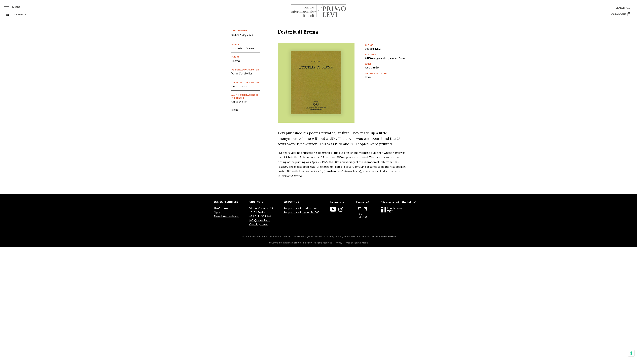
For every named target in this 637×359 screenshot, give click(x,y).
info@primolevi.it (259, 220)
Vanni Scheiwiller (241, 73)
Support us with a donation (300, 208)
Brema (235, 61)
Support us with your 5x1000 (301, 212)
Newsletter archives (226, 216)
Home (318, 11)
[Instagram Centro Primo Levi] (340, 210)
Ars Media (363, 242)
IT (6, 13)
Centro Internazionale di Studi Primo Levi (291, 242)
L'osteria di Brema (242, 48)
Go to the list (239, 86)
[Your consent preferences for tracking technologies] (631, 353)
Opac (217, 212)
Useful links (221, 208)
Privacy (338, 242)
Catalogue (618, 14)
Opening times (258, 224)
